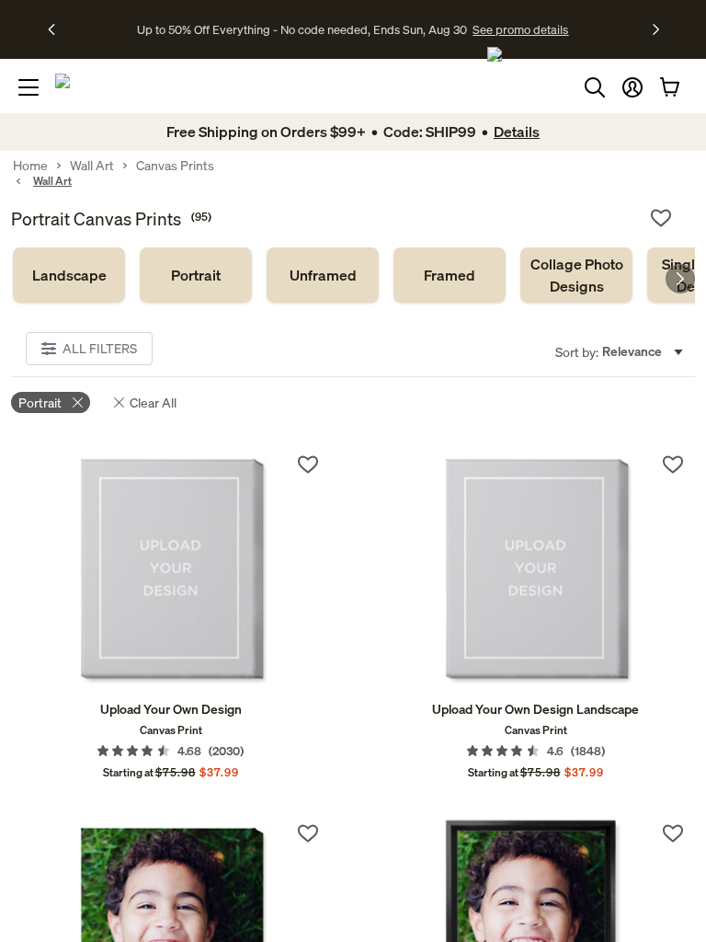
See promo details (514, 29)
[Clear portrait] (77, 402)
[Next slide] (680, 278)
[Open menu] (28, 87)
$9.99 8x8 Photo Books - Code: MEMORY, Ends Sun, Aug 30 (302, 29)
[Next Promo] (656, 29)
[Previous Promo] (57, 29)
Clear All (153, 402)
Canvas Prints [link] (175, 165)
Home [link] (30, 165)
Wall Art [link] (92, 165)
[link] (69, 275)
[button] (632, 87)
